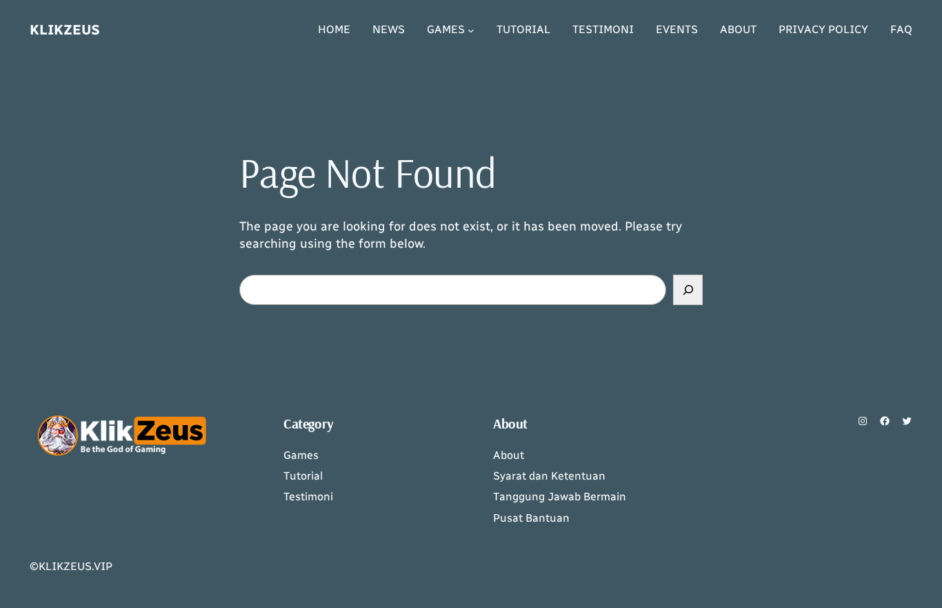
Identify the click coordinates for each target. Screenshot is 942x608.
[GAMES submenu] (471, 30)
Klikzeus (65, 29)
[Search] (688, 289)
